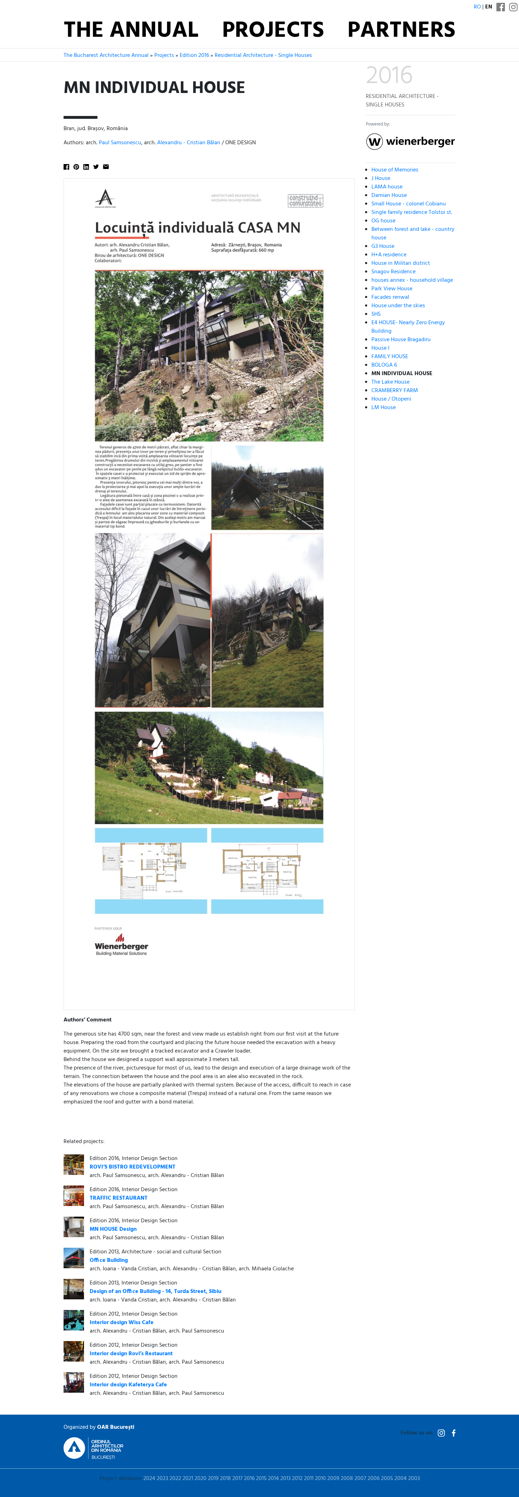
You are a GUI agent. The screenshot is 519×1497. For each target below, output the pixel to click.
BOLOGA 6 (384, 365)
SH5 (376, 314)
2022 (175, 1478)
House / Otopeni (391, 399)
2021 (188, 1478)
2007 (360, 1478)
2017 (237, 1478)
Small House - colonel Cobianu (408, 204)
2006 (374, 1478)
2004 (400, 1478)
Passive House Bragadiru (401, 339)
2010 (320, 1478)
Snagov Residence (393, 271)
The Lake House (390, 382)
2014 (273, 1478)
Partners (401, 31)
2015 (261, 1478)
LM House (383, 407)
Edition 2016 (194, 55)
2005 (387, 1478)
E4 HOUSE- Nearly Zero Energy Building (408, 327)
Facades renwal (390, 297)
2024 (149, 1478)
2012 (297, 1478)
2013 (285, 1478)
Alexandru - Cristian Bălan (188, 142)
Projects (273, 31)
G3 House (382, 246)
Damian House (389, 195)
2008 (347, 1478)
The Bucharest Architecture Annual (106, 55)
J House (380, 178)
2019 (213, 1478)
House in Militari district (400, 263)
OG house (383, 221)
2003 (414, 1478)
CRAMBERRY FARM (394, 390)
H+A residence (388, 255)
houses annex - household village (412, 280)
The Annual (131, 31)
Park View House (391, 288)
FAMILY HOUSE (389, 356)
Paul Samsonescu (120, 142)
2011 (309, 1478)
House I (380, 348)
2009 (333, 1478)
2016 (249, 1478)
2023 (162, 1478)
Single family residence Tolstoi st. (411, 212)
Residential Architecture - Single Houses (263, 55)
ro (477, 7)
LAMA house (386, 187)
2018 (225, 1478)
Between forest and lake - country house (412, 234)
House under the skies (398, 305)
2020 (201, 1478)
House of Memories (394, 170)
